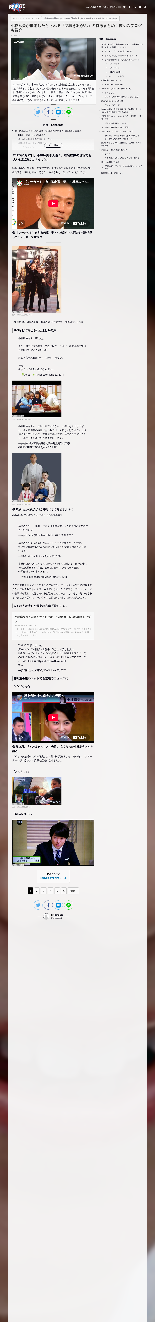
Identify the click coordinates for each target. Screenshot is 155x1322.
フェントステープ (112, 105)
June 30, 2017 (58, 670)
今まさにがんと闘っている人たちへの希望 (122, 158)
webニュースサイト (117, 76)
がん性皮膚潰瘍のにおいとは (117, 123)
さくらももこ (110, 92)
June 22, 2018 (56, 374)
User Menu (110, 6)
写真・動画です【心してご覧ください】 (117, 131)
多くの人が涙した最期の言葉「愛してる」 (35, 139)
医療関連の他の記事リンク (112, 173)
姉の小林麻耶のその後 (110, 162)
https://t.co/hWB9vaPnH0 (51, 661)
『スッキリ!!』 (114, 68)
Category (92, 6)
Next (72, 890)
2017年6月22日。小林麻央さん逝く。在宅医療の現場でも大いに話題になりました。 (49, 131)
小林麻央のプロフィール (111, 80)
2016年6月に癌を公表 (114, 84)
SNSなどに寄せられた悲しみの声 (31, 135)
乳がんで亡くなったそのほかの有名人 (116, 88)
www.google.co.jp (24, 315)
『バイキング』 (28, 147)
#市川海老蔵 (29, 661)
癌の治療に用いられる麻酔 (112, 101)
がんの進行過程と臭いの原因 (117, 127)
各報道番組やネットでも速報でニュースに (35, 143)
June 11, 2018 (53, 556)
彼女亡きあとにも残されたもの (114, 149)
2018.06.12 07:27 (64, 535)
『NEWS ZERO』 (115, 72)
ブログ (107, 153)
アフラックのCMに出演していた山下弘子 (122, 96)
